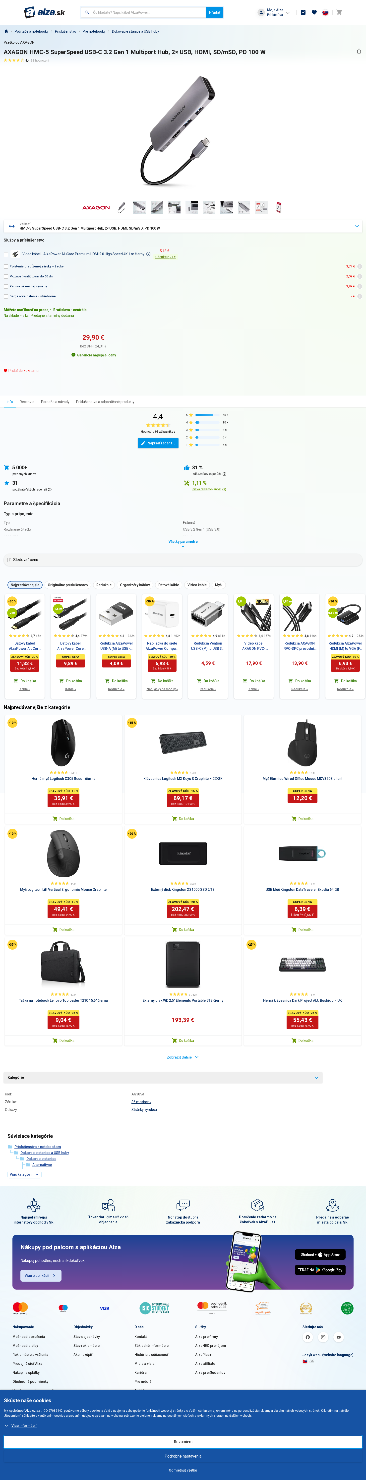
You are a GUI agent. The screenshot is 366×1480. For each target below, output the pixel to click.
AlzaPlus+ (203, 1355)
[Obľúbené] (314, 12)
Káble (24, 689)
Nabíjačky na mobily (162, 689)
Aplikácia (141, 1391)
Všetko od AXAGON (19, 42)
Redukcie (116, 689)
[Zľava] (12, 601)
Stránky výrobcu (144, 1110)
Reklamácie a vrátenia (30, 1355)
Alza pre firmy (206, 1337)
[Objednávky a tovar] (303, 12)
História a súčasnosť (151, 1355)
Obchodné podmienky (30, 1382)
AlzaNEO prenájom (210, 1346)
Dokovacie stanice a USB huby (135, 31)
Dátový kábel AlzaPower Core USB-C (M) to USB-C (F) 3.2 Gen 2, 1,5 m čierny (70, 646)
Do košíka (67, 819)
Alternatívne (42, 1165)
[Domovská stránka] (6, 31)
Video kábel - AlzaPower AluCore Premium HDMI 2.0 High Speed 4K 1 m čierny (83, 254)
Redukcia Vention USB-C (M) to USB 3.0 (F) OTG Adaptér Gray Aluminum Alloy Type (208, 646)
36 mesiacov (141, 1102)
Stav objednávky (86, 1337)
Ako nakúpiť (82, 1355)
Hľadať (214, 12)
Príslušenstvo (65, 31)
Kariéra (140, 1373)
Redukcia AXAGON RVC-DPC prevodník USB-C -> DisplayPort (300, 646)
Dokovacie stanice (41, 1159)
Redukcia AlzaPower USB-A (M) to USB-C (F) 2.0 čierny (116, 646)
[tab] (10, 402)
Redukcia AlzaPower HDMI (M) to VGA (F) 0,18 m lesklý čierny (345, 646)
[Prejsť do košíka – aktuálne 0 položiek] (339, 12)
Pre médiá (142, 1382)
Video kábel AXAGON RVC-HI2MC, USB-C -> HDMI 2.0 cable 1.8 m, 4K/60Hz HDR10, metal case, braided (254, 646)
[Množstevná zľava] (58, 599)
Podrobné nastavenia (183, 1456)
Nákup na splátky (26, 1373)
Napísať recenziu (162, 443)
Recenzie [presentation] (27, 402)
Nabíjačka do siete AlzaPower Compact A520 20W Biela (162, 646)
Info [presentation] (10, 402)
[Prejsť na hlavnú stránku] (44, 12)
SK (311, 1361)
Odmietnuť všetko (183, 1470)
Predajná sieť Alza (27, 1364)
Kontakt (140, 1337)
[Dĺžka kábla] (12, 613)
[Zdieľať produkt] (359, 51)
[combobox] (143, 12)
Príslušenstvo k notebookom (37, 1147)
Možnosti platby (25, 1346)
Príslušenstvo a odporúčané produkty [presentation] (105, 402)
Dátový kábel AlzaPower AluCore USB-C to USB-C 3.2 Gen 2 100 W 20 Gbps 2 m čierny (25, 646)
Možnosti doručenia (28, 1337)
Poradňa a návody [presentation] (55, 402)
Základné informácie (151, 1346)
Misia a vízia (144, 1364)
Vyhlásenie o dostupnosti (33, 1391)
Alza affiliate (205, 1364)
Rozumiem (183, 1441)
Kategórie (16, 1077)
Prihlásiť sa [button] (275, 14)
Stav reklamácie (86, 1346)
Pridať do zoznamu (23, 371)
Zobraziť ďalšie (179, 1057)
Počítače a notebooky (32, 31)
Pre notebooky (94, 31)
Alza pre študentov (210, 1373)
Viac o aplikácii (37, 1276)
